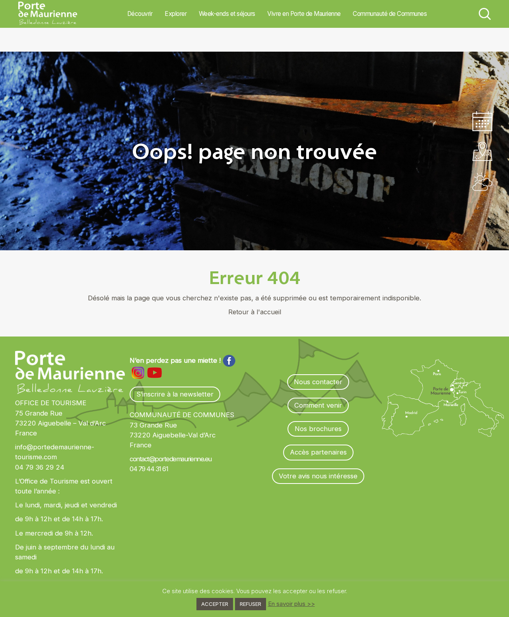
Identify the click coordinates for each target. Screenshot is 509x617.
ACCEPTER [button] (214, 604)
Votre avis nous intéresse (318, 476)
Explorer (176, 13)
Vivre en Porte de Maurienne (304, 13)
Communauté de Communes (390, 13)
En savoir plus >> (291, 603)
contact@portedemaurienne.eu (171, 459)
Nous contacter (318, 382)
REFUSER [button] (250, 604)
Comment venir (318, 405)
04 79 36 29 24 (39, 467)
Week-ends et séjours (227, 13)
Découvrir (140, 13)
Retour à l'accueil (254, 312)
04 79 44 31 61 (149, 469)
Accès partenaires (318, 452)
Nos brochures (318, 429)
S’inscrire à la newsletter (175, 394)
